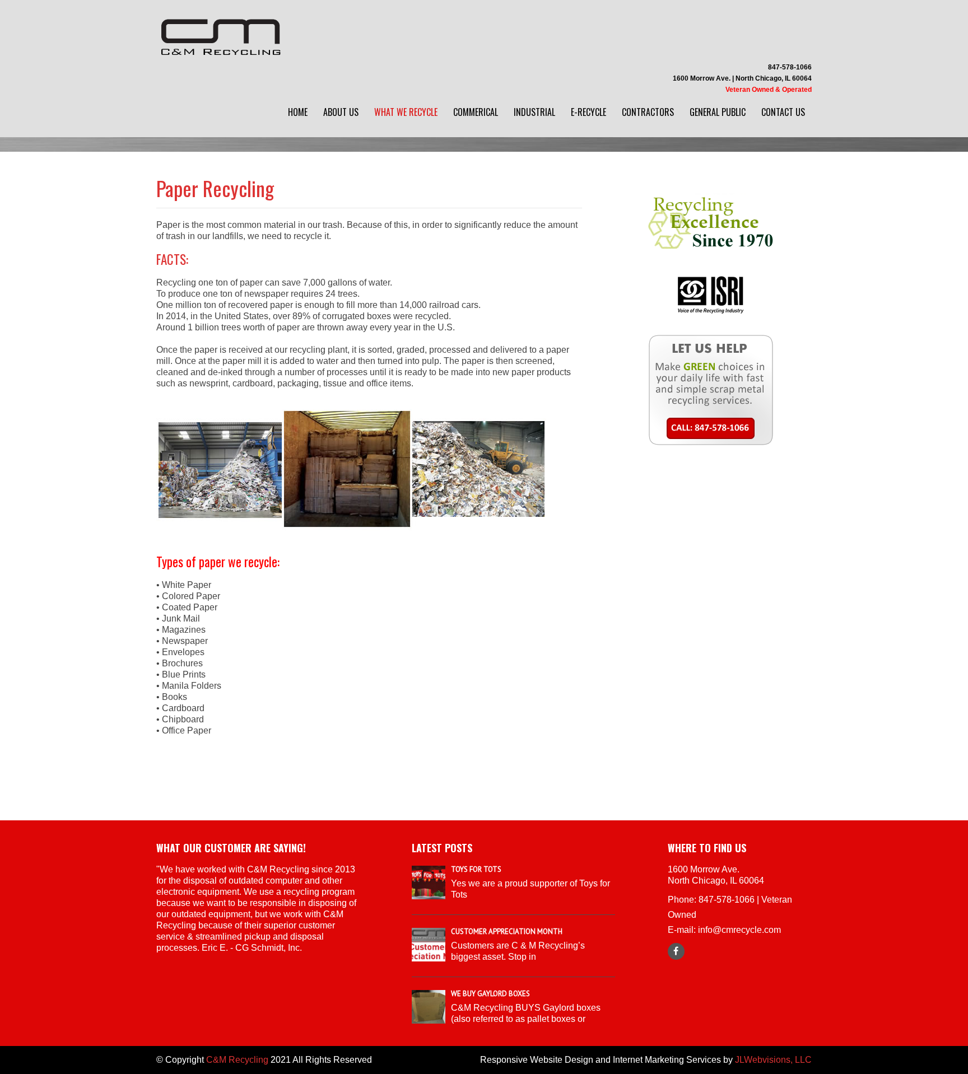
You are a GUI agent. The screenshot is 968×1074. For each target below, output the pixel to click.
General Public (718, 112)
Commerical (475, 112)
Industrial (534, 112)
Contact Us (783, 112)
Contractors (648, 112)
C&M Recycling (237, 1059)
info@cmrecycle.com (739, 930)
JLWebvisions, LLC (773, 1059)
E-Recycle (588, 112)
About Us (341, 112)
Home (298, 112)
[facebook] (676, 951)
